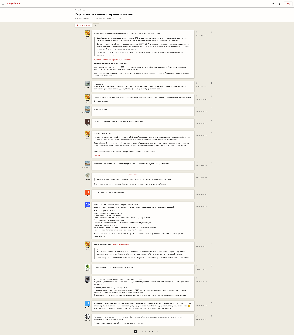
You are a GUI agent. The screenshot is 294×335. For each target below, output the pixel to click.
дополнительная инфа (120, 244)
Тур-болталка (80, 10)
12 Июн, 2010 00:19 (201, 99)
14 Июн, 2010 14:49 (201, 111)
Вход (288, 4)
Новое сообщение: (91, 18)
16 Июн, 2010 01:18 (201, 281)
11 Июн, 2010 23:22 (201, 35)
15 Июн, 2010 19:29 (201, 269)
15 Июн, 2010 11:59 (201, 194)
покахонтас (86, 113)
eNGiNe (102, 18)
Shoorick (87, 87)
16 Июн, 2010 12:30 (201, 305)
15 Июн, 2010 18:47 (201, 246)
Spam (88, 125)
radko (88, 37)
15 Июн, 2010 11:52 (201, 178)
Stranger (87, 320)
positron (87, 270)
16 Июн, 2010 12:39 (201, 319)
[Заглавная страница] (13, 1)
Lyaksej (87, 208)
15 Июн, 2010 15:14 (201, 206)
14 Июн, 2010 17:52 (201, 166)
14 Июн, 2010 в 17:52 (130, 175)
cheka (88, 179)
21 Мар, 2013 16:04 (113, 18)
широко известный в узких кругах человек (112, 60)
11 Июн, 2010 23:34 (201, 86)
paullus (87, 307)
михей (88, 283)
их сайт (97, 155)
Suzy (88, 196)
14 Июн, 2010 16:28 (201, 135)
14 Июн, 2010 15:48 (201, 123)
